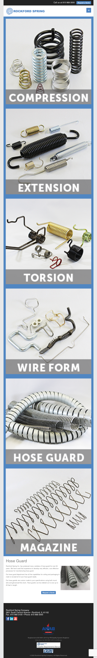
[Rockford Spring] (25, 11)
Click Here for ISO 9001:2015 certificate (48, 640)
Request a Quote (84, 3)
